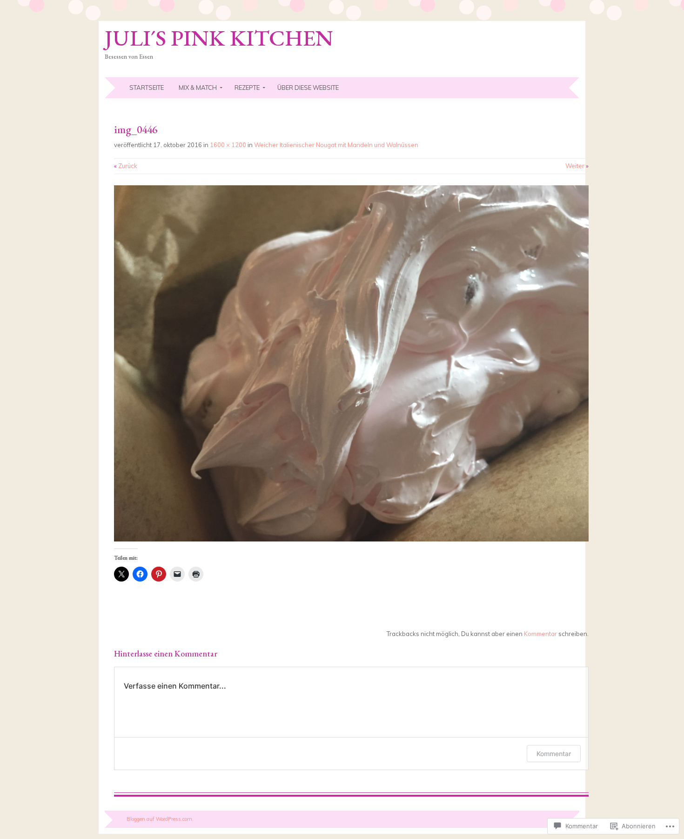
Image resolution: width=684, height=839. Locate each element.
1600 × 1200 (228, 145)
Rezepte (247, 87)
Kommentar (540, 633)
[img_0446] (351, 539)
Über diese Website (308, 87)
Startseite (146, 87)
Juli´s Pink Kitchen (219, 37)
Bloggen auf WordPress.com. (160, 819)
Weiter (577, 165)
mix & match (198, 87)
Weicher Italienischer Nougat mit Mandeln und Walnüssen (336, 145)
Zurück (125, 165)
